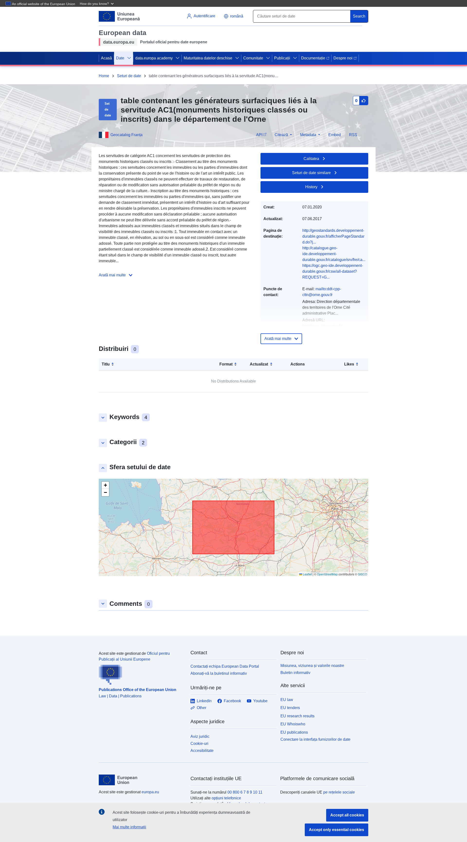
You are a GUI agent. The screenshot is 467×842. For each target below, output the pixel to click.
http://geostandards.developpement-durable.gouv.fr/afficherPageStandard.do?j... (333, 236)
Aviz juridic (199, 736)
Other (201, 708)
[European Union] (142, 780)
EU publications (294, 732)
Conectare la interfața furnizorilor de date (315, 739)
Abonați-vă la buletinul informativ (218, 673)
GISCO (362, 574)
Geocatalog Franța (126, 135)
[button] (97, 3)
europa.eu (150, 792)
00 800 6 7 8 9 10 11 (244, 792)
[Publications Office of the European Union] (142, 673)
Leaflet (307, 574)
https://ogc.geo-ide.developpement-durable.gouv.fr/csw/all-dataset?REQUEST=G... (332, 271)
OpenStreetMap (327, 574)
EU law (286, 700)
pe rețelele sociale (339, 792)
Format (226, 364)
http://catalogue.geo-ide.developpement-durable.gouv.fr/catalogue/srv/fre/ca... (333, 254)
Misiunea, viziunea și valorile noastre (312, 666)
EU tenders (290, 708)
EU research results (297, 716)
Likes (349, 364)
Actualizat (259, 364)
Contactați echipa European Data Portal (224, 666)
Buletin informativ (295, 673)
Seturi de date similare (311, 173)
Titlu (106, 364)
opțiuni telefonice (226, 798)
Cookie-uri (199, 743)
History (311, 187)
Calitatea (311, 159)
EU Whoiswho (292, 724)
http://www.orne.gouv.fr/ (322, 326)
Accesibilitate (202, 750)
